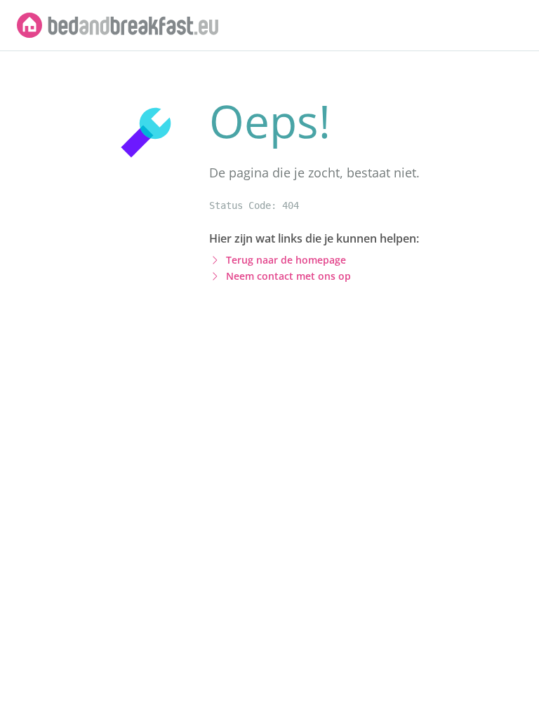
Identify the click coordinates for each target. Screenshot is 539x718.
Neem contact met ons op (288, 276)
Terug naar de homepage (286, 259)
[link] (118, 25)
